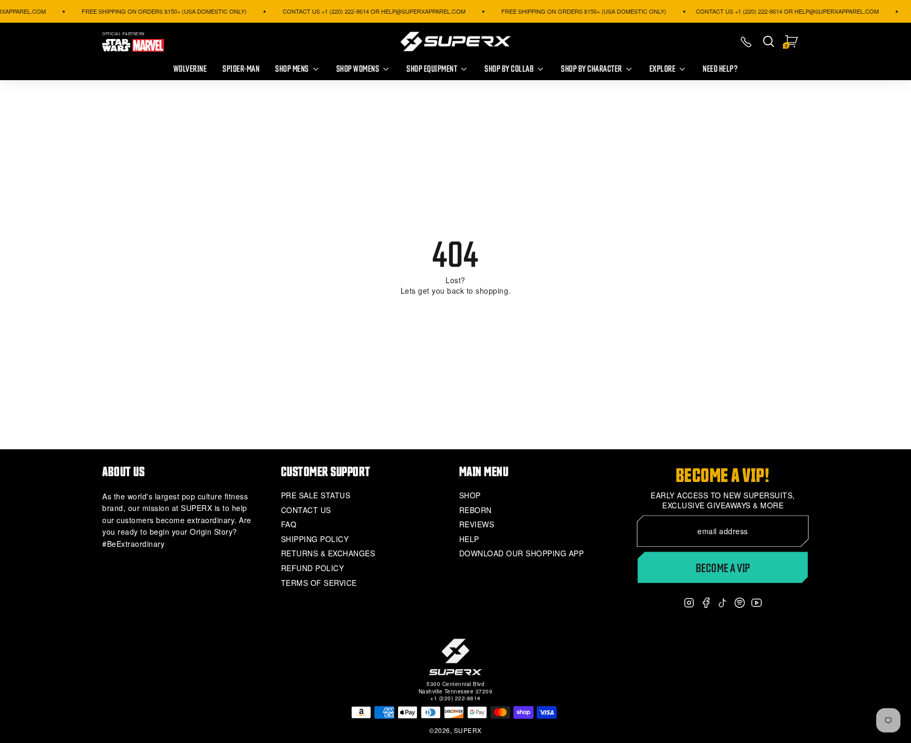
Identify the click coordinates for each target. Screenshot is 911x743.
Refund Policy (312, 568)
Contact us (306, 510)
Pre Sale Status (316, 495)
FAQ (289, 524)
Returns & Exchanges (328, 553)
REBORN (475, 510)
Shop (470, 495)
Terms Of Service (319, 583)
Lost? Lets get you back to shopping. (456, 285)
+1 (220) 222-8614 (455, 698)
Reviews (477, 524)
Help (469, 539)
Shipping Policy (315, 539)
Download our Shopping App (521, 553)
